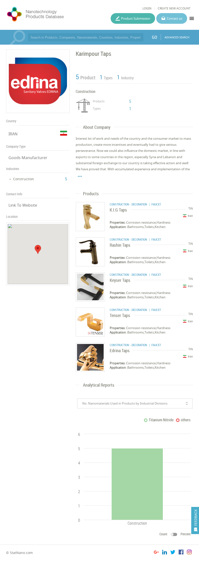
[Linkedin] (164, 553)
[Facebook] (181, 553)
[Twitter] (172, 553)
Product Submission (135, 18)
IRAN (12, 134)
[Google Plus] (156, 553)
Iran (190, 216)
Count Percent (175, 534)
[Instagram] (189, 553)
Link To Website (22, 205)
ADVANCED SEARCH (177, 37)
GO (154, 37)
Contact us (174, 18)
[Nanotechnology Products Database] (48, 14)
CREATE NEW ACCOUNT (174, 8)
